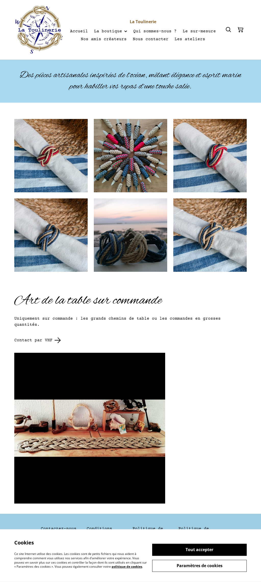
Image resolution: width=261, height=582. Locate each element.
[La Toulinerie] (39, 30)
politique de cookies (127, 566)
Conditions (99, 528)
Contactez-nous (58, 528)
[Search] (228, 29)
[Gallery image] (51, 155)
